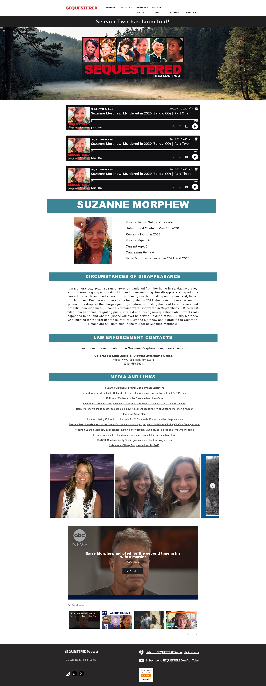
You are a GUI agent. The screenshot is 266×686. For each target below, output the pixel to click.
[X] (81, 673)
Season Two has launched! (133, 21)
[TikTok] (74, 673)
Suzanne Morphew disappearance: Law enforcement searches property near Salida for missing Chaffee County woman (134, 424)
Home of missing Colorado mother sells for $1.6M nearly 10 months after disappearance (134, 419)
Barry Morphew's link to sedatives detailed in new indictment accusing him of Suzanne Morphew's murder (134, 408)
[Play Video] (84, 619)
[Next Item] (212, 486)
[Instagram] (68, 673)
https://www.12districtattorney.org (133, 359)
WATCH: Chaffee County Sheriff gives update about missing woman (134, 440)
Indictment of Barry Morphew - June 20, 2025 (134, 445)
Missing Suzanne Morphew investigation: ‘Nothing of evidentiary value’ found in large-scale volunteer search (134, 429)
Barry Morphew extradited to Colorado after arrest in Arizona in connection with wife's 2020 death (134, 393)
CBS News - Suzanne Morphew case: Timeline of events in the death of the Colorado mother (134, 403)
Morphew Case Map (134, 413)
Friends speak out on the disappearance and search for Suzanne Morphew (134, 434)
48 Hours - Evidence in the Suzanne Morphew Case (134, 398)
